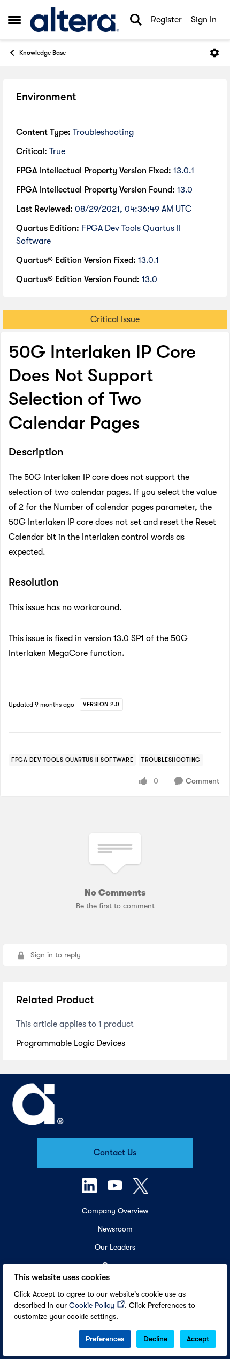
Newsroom (115, 1229)
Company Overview (115, 1210)
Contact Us (115, 1152)
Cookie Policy (91, 1305)
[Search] (135, 19)
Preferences (105, 1338)
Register (166, 20)
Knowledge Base (42, 53)
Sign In (204, 20)
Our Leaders (115, 1247)
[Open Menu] (214, 52)
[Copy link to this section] (71, 453)
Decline (155, 1338)
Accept (198, 1338)
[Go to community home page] (74, 19)
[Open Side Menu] (14, 20)
